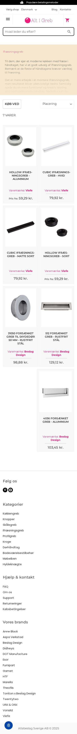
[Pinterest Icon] (5, 491)
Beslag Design (12, 643)
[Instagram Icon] (10, 491)
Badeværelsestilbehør (18, 553)
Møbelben (10, 558)
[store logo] (38, 19)
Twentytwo (11, 699)
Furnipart (9, 665)
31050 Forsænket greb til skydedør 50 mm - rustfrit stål (21, 338)
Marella (8, 682)
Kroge (7, 542)
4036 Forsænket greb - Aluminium (56, 420)
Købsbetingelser (14, 609)
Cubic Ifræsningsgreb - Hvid (56, 173)
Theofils (8, 688)
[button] (29, 9)
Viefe (6, 716)
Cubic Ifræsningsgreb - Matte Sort (21, 254)
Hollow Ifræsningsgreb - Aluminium (20, 175)
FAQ (5, 586)
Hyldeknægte (12, 564)
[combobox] (38, 31)
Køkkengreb (11, 513)
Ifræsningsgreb (13, 530)
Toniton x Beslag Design (19, 693)
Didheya (8, 648)
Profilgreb (9, 536)
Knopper (9, 519)
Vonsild (8, 710)
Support (8, 598)
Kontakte (65, 9)
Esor (5, 660)
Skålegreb (10, 525)
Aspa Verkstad (13, 637)
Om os (7, 592)
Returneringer (12, 603)
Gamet (8, 671)
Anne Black (10, 631)
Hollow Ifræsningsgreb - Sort (56, 254)
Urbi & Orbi (10, 705)
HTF (5, 676)
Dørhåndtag (11, 547)
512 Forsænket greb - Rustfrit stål (56, 337)
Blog (54, 9)
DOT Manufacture (15, 654)
